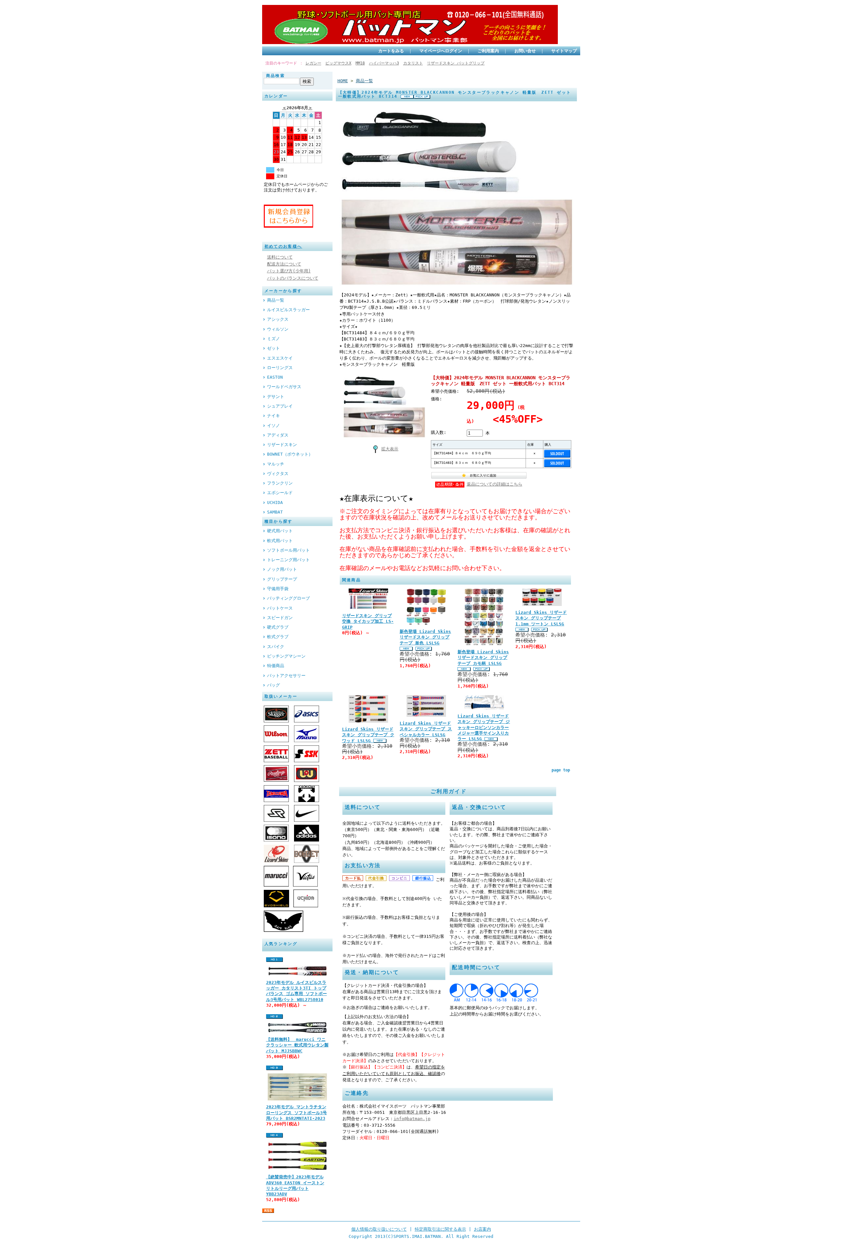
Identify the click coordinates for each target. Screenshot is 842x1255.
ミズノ (273, 338)
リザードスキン (282, 444)
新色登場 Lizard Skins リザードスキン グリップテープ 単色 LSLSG (425, 637)
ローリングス (280, 367)
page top (561, 770)
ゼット (273, 348)
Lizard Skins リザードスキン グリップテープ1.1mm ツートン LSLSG (541, 618)
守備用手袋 (277, 588)
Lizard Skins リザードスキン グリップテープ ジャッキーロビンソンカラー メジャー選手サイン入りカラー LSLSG (484, 727)
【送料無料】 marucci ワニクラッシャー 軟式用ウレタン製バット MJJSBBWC (297, 1045)
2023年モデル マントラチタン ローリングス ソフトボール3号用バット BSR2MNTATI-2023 (296, 1112)
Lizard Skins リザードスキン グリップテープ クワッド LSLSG (368, 735)
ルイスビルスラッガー (288, 309)
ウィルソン (277, 329)
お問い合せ (525, 50)
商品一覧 (275, 300)
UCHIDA (275, 502)
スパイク (275, 646)
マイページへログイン (440, 50)
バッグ (273, 685)
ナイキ (273, 415)
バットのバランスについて (292, 278)
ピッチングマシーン (286, 656)
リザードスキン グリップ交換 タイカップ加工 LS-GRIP (368, 621)
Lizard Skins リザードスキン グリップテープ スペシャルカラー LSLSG (426, 729)
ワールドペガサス (284, 386)
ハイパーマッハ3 (384, 63)
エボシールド (280, 492)
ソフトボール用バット (288, 550)
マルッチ (275, 464)
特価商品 (275, 665)
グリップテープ (282, 579)
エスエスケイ (280, 358)
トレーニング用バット (288, 559)
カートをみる (391, 50)
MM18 (360, 63)
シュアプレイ (280, 406)
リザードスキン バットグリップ (455, 63)
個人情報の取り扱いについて (379, 1229)
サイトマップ (564, 50)
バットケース (280, 608)
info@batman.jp (412, 1118)
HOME (342, 80)
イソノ (273, 425)
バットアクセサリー (286, 675)
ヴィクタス (277, 473)
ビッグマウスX (338, 63)
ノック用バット (282, 569)
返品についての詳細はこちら (494, 484)
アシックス (277, 319)
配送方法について (284, 264)
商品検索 (275, 75)
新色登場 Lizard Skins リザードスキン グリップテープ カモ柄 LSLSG (483, 657)
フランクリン (280, 483)
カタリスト (413, 63)
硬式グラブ (277, 627)
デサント (275, 396)
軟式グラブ (277, 636)
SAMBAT (275, 512)
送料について (280, 257)
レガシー (313, 63)
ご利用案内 (488, 50)
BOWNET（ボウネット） (290, 454)
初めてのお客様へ (283, 246)
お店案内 (482, 1229)
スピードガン (280, 617)
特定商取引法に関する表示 (440, 1229)
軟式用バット (280, 540)
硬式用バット (280, 530)
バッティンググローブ (288, 598)
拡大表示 (389, 448)
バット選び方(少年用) (289, 270)
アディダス (277, 435)
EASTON (275, 377)
